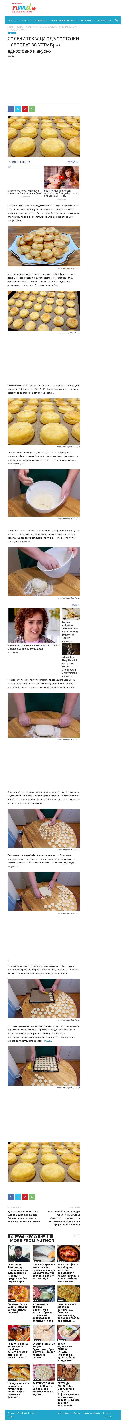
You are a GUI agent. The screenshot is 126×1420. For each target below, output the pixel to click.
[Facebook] (11, 109)
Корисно (36, 1261)
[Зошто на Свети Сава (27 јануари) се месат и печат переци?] (19, 1293)
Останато (102, 20)
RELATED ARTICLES (30, 1236)
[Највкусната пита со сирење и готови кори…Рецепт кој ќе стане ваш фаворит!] (19, 1372)
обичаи (11, 1300)
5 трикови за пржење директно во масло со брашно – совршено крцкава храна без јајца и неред (43, 1312)
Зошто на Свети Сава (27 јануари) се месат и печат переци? (18, 1308)
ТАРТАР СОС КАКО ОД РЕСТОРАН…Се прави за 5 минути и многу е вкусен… (43, 1389)
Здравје (40, 20)
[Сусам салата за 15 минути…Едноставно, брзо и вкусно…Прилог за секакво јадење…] (44, 1333)
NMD (12, 56)
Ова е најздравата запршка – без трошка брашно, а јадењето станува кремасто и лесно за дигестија (44, 1271)
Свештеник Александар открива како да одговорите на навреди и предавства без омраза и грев (18, 1273)
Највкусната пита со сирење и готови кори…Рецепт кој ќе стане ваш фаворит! (18, 1390)
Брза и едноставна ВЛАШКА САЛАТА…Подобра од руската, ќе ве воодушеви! (66, 1352)
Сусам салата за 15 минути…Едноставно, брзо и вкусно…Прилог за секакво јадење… (44, 1350)
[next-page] (78, 1235)
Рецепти (86, 20)
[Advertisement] (44, 81)
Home (10, 27)
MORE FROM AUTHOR (32, 1240)
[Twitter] (18, 109)
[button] (116, 20)
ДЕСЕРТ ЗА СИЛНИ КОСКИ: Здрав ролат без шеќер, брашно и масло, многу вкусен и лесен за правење (24, 1216)
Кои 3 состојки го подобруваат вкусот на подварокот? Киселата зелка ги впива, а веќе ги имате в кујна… (68, 1273)
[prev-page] (74, 1235)
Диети (25, 20)
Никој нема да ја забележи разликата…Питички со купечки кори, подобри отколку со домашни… (68, 1312)
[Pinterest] (25, 109)
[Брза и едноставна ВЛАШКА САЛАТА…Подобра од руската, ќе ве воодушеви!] (68, 1333)
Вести (12, 20)
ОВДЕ (48, 1041)
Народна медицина (63, 20)
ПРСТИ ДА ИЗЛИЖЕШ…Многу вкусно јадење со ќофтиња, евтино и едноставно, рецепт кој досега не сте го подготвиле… (68, 1394)
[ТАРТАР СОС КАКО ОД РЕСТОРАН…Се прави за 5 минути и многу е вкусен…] (44, 1372)
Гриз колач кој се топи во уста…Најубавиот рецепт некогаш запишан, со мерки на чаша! (18, 1350)
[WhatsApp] (32, 109)
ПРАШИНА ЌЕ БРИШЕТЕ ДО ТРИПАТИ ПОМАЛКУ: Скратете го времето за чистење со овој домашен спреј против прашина (64, 1218)
